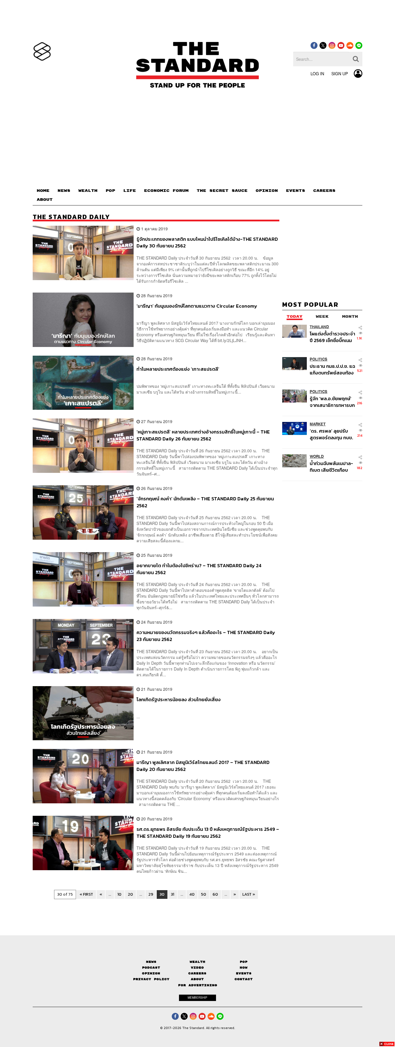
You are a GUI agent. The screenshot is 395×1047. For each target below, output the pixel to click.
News (151, 961)
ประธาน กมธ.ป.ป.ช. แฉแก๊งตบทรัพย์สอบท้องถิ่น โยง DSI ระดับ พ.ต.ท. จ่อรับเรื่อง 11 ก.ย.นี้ (332, 369)
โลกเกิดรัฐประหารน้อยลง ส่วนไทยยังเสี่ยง (178, 699)
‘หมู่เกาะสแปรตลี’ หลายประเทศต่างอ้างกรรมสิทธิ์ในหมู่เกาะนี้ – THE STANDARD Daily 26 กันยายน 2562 (203, 435)
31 (172, 894)
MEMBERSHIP (197, 997)
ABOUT (45, 200)
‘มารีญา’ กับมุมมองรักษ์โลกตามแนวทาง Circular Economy (196, 306)
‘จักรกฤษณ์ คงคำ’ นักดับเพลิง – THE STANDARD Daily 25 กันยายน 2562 (205, 501)
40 (192, 894)
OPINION (267, 191)
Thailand (319, 327)
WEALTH (87, 191)
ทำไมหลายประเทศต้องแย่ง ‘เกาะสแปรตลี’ (177, 369)
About (197, 979)
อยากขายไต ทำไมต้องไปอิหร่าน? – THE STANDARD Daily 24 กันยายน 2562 (198, 568)
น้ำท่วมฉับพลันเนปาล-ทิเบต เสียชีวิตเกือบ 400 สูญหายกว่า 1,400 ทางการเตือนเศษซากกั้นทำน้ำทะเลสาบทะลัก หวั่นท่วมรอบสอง (331, 466)
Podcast (151, 967)
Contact (244, 979)
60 (215, 894)
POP (110, 191)
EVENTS (295, 191)
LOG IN (317, 73)
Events (244, 973)
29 (150, 894)
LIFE (129, 191)
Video (197, 967)
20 (130, 894)
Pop (244, 961)
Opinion (151, 973)
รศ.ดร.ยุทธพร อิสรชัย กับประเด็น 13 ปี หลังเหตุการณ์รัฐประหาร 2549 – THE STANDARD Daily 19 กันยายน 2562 (207, 832)
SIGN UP (339, 73)
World (317, 456)
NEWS (64, 191)
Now (244, 967)
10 (119, 894)
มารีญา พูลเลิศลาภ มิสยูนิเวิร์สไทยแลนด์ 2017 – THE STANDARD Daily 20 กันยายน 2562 (203, 765)
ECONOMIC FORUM (166, 191)
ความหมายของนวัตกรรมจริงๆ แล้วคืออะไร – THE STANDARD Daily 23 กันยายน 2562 (205, 635)
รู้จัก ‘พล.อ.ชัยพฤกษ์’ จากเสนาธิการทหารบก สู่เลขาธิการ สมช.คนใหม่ (332, 401)
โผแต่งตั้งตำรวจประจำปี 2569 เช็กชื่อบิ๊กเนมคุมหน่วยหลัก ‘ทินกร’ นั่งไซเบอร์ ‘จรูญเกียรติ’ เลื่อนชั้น (332, 337)
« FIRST (86, 894)
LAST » (248, 894)
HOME (43, 191)
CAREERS (324, 191)
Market (318, 424)
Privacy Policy (151, 979)
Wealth (197, 961)
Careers (197, 973)
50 (203, 894)
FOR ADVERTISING (197, 985)
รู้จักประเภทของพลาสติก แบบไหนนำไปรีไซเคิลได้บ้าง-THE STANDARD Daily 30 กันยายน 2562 (207, 242)
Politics (318, 359)
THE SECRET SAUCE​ (222, 191)
